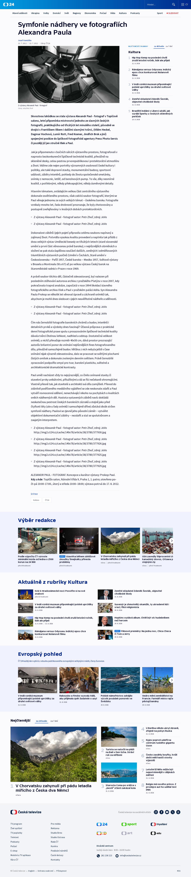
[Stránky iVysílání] (159, 823)
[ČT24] (8, 4)
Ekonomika (90, 13)
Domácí (57, 13)
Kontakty (55, 859)
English (31, 871)
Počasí (103, 13)
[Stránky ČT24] (102, 823)
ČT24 (47, 500)
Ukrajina (35, 13)
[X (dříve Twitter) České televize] (172, 812)
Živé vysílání (16, 828)
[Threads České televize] (178, 812)
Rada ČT (55, 841)
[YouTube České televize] (167, 812)
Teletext (14, 837)
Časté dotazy (57, 855)
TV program (16, 823)
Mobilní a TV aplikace (20, 855)
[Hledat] (173, 4)
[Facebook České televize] (161, 812)
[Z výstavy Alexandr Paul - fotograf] (68, 74)
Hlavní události (19, 13)
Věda (112, 13)
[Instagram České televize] (156, 812)
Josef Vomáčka (24, 40)
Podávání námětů (59, 850)
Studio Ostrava (58, 837)
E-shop (13, 850)
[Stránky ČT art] (127, 832)
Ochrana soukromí (45, 871)
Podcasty (135, 13)
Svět (66, 13)
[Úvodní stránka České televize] (26, 812)
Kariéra (54, 846)
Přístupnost (61, 871)
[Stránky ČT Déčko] (102, 832)
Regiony (77, 13)
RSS (179, 871)
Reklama (55, 828)
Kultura (123, 13)
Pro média (56, 823)
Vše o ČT (14, 859)
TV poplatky (16, 832)
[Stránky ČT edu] (156, 832)
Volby (46, 13)
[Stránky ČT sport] (129, 823)
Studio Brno (56, 832)
